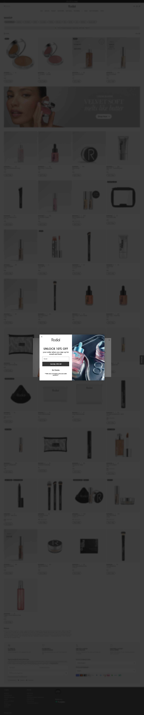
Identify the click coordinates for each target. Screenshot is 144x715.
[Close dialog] (41, 336)
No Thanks (56, 370)
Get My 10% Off (55, 364)
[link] (56, 339)
